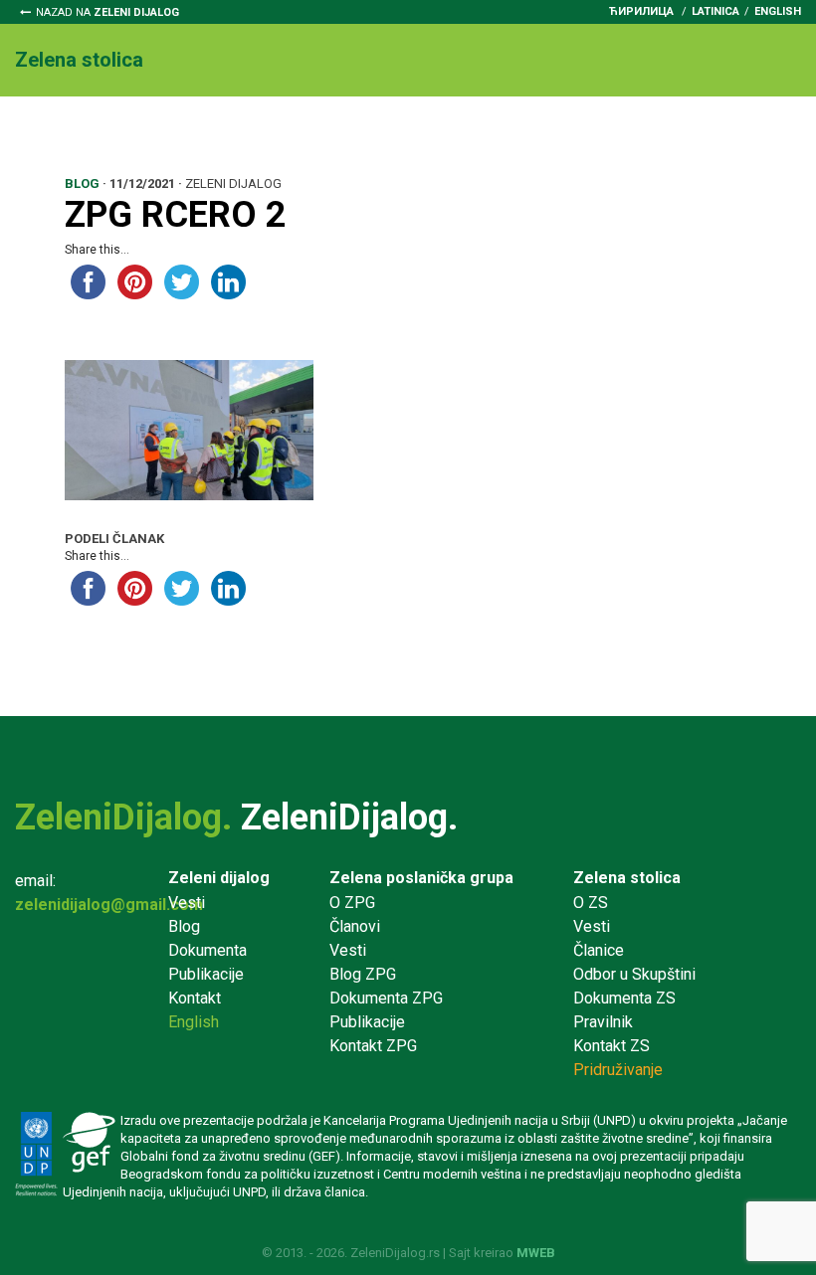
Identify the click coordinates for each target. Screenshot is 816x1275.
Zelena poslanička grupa (421, 877)
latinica (715, 11)
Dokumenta (451, 130)
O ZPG (352, 902)
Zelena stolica (627, 877)
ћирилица (641, 11)
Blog (184, 926)
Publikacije (206, 974)
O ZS (590, 902)
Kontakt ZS (611, 1045)
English (777, 11)
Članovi (354, 926)
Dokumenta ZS (624, 998)
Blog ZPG (362, 974)
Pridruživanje (665, 130)
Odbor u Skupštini (314, 130)
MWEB (535, 1252)
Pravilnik (555, 130)
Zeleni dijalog (219, 877)
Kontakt (58, 154)
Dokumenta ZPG (386, 998)
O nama (43, 130)
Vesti (119, 130)
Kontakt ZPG (373, 1045)
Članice (193, 130)
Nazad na (107, 12)
